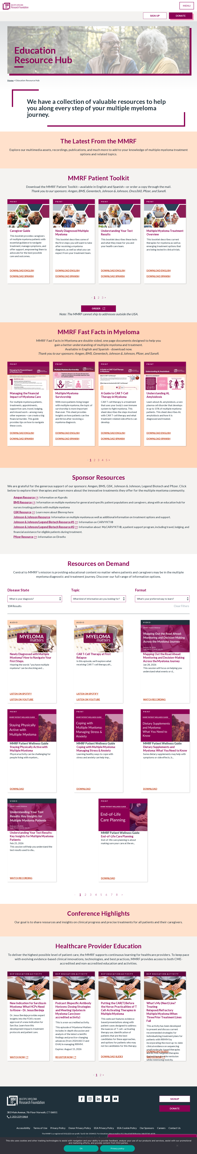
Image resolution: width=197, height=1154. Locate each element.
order (96, 308)
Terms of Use (40, 1127)
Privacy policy (117, 1148)
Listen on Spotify (21, 693)
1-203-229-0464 (19, 1116)
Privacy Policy (57, 1127)
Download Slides (112, 1056)
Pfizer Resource (23, 536)
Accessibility (23, 1127)
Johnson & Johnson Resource (32, 517)
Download (17, 788)
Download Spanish (22, 276)
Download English (22, 270)
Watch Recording (154, 699)
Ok (81, 1148)
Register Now (64, 1057)
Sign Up (155, 15)
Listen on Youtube (21, 699)
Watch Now (17, 1057)
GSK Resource (22, 512)
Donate (181, 15)
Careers (161, 1127)
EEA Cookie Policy (127, 1127)
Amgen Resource (24, 497)
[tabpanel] (28, 241)
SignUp (174, 1099)
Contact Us (175, 1127)
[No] (177, 1145)
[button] (85, 895)
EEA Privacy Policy (104, 1127)
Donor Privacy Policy (79, 1127)
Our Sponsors (147, 1127)
